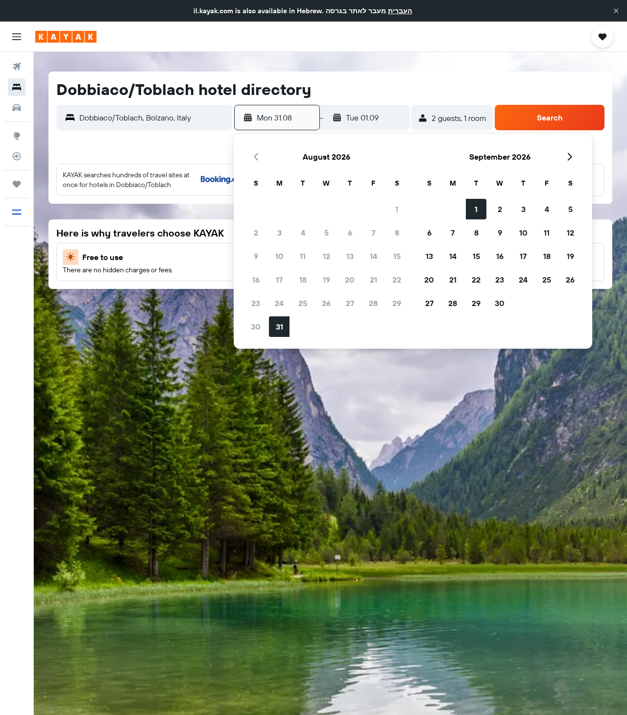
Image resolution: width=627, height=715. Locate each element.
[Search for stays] (16, 87)
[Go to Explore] (16, 135)
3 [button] (279, 233)
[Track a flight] (16, 156)
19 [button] (326, 280)
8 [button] (397, 233)
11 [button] (303, 256)
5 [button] (326, 233)
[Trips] (16, 184)
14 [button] (373, 256)
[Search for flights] (16, 66)
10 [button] (279, 256)
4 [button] (303, 233)
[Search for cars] (16, 108)
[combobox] (153, 117)
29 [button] (396, 303)
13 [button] (350, 256)
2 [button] (256, 233)
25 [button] (302, 303)
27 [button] (350, 303)
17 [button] (279, 280)
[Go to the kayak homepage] (65, 37)
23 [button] (255, 303)
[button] (616, 11)
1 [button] (396, 209)
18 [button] (303, 280)
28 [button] (373, 303)
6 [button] (350, 233)
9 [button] (256, 256)
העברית (400, 10)
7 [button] (373, 233)
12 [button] (326, 256)
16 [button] (256, 280)
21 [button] (373, 280)
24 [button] (279, 303)
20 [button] (350, 280)
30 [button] (256, 327)
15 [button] (397, 256)
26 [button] (326, 303)
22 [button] (396, 280)
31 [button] (279, 327)
